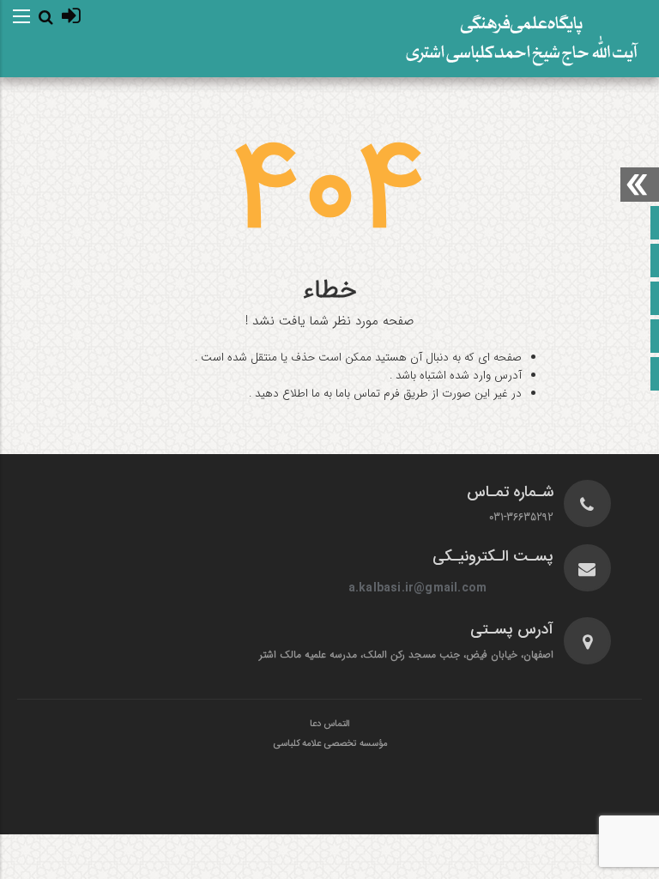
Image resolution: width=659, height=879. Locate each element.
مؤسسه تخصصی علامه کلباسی (330, 744)
